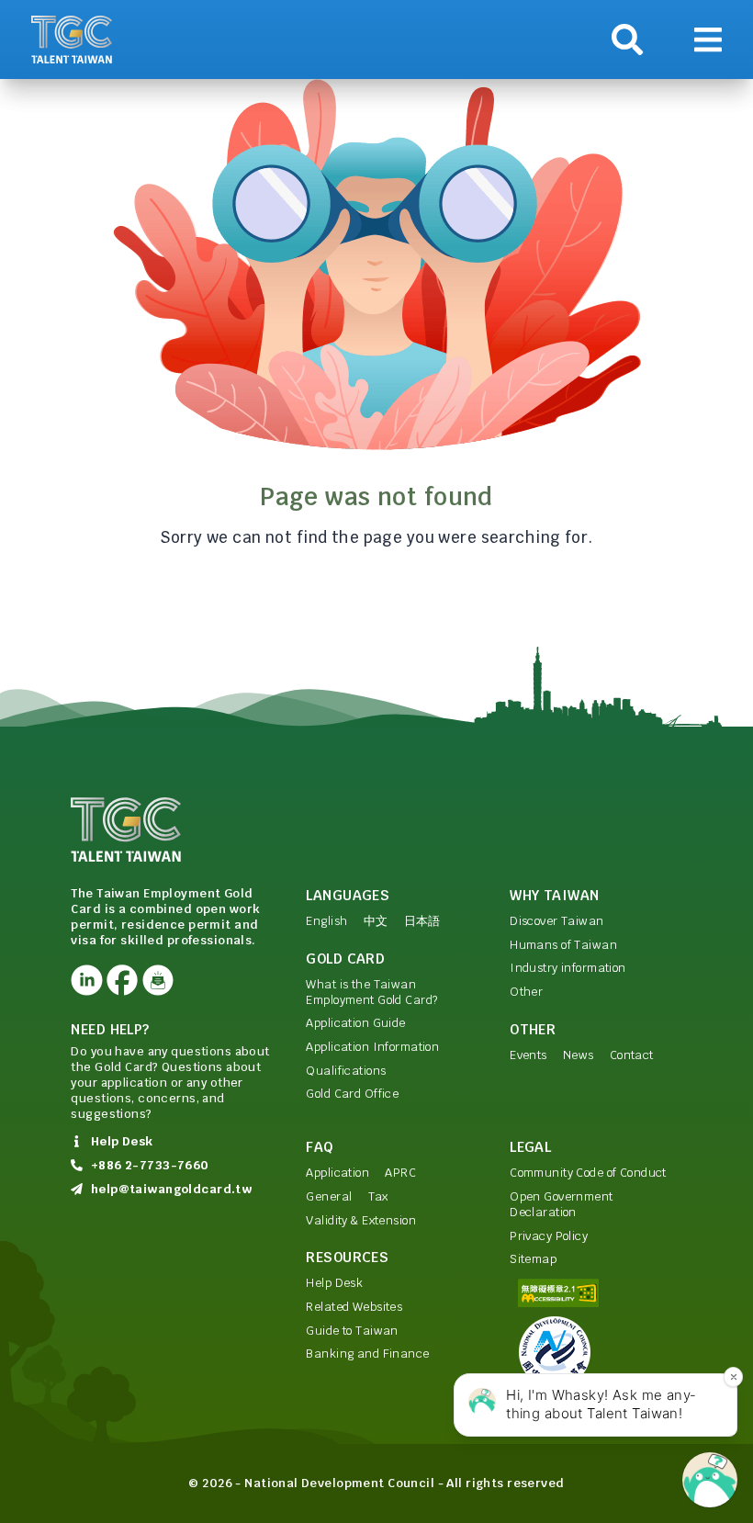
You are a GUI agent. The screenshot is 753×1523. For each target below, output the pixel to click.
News (578, 1055)
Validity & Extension (361, 1220)
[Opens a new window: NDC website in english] (596, 1352)
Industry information (568, 968)
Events (528, 1055)
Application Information (372, 1047)
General (329, 1196)
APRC (400, 1172)
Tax (378, 1196)
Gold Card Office (352, 1093)
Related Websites (354, 1306)
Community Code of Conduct (588, 1172)
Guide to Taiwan (352, 1330)
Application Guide (355, 1023)
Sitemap (533, 1259)
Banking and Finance (367, 1353)
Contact (632, 1055)
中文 (376, 921)
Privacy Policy (549, 1236)
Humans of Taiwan (563, 945)
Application (337, 1172)
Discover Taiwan (556, 921)
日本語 (422, 921)
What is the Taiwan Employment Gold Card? (371, 992)
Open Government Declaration (561, 1204)
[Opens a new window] (86, 980)
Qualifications (346, 1070)
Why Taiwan (554, 895)
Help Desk (334, 1283)
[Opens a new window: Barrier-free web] (596, 1293)
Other (526, 991)
